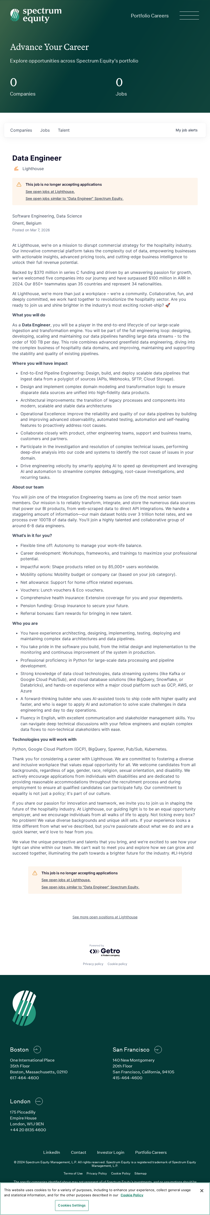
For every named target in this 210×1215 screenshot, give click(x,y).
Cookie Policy (121, 1173)
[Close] (201, 1190)
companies (21, 130)
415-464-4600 (127, 1077)
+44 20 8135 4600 (28, 1129)
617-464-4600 (24, 1077)
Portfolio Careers (150, 15)
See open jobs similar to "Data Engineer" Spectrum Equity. (74, 198)
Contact (78, 1152)
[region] (105, 1198)
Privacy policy (93, 964)
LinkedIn (51, 1152)
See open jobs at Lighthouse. (50, 191)
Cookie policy (117, 964)
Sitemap (140, 1173)
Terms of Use (73, 1173)
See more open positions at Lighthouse (105, 917)
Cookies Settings (72, 1205)
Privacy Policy (97, 1173)
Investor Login (110, 1152)
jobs (45, 130)
